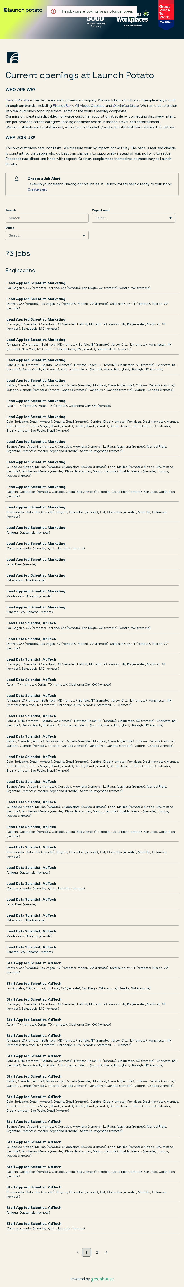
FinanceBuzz (63, 105)
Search (10, 210)
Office (9, 228)
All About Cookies (89, 105)
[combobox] (9, 235)
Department (101, 210)
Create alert (37, 189)
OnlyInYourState (126, 105)
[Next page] (106, 1252)
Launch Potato (17, 100)
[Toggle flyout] (170, 218)
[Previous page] (78, 1252)
